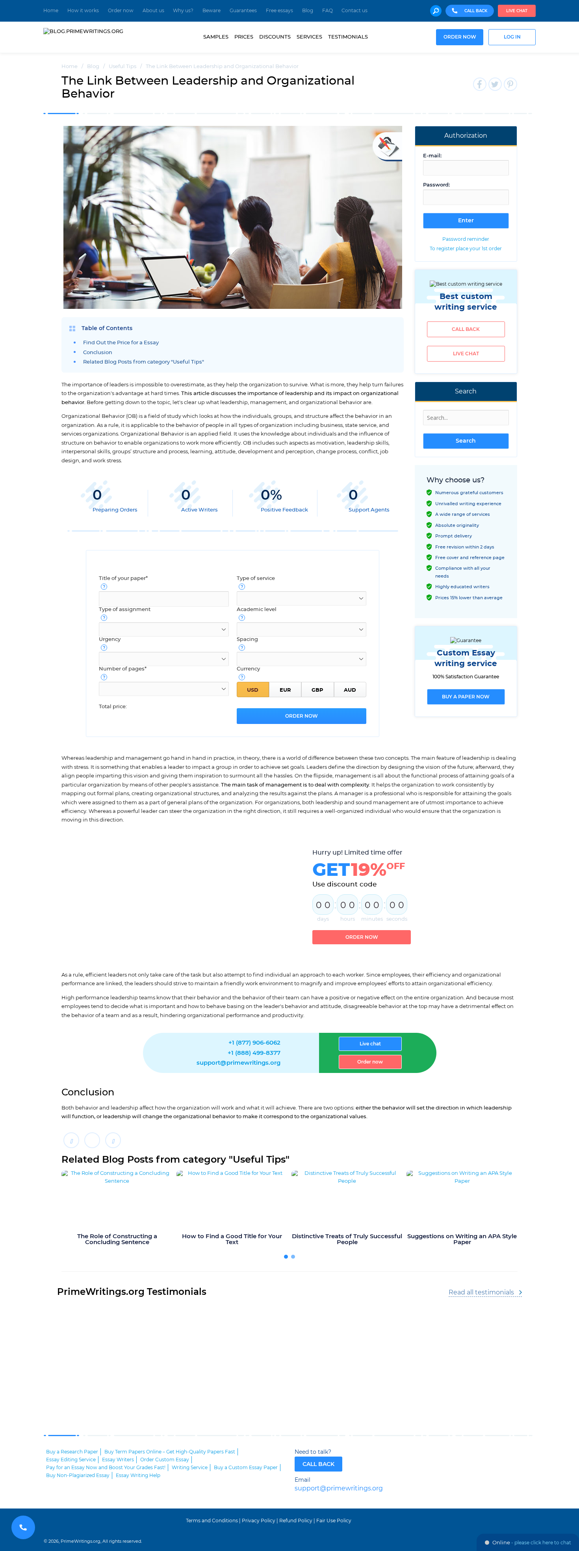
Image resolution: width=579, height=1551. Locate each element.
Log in (512, 37)
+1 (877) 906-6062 (254, 1043)
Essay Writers (118, 1459)
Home (50, 10)
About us (153, 10)
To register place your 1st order (466, 248)
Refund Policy (295, 1520)
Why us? (183, 10)
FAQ (327, 10)
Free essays (279, 10)
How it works (83, 10)
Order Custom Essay (164, 1459)
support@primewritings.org (238, 1063)
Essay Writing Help (138, 1475)
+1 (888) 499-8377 (254, 1053)
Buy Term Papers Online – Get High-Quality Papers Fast (169, 1451)
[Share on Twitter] (92, 1140)
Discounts (275, 37)
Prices (243, 37)
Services (309, 37)
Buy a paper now (466, 696)
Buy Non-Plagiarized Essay (77, 1475)
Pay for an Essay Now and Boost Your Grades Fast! (105, 1467)
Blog (307, 10)
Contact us (354, 10)
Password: (436, 185)
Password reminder (465, 239)
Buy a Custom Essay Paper (246, 1467)
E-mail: (432, 156)
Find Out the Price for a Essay (121, 342)
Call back (466, 329)
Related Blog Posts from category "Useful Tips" (143, 362)
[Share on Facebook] (71, 1140)
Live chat (516, 11)
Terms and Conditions (212, 1520)
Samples (215, 37)
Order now (121, 10)
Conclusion (97, 352)
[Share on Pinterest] (113, 1140)
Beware (211, 10)
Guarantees (243, 10)
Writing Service (190, 1467)
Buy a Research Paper (72, 1451)
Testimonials (348, 37)
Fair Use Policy (333, 1520)
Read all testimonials (481, 1292)
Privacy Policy (258, 1520)
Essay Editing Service (71, 1459)
